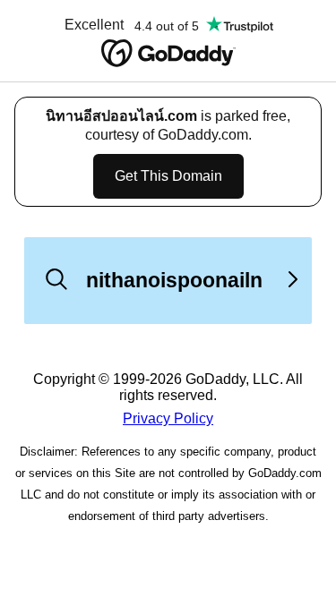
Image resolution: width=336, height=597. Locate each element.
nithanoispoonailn (174, 280)
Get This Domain (168, 175)
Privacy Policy (168, 418)
